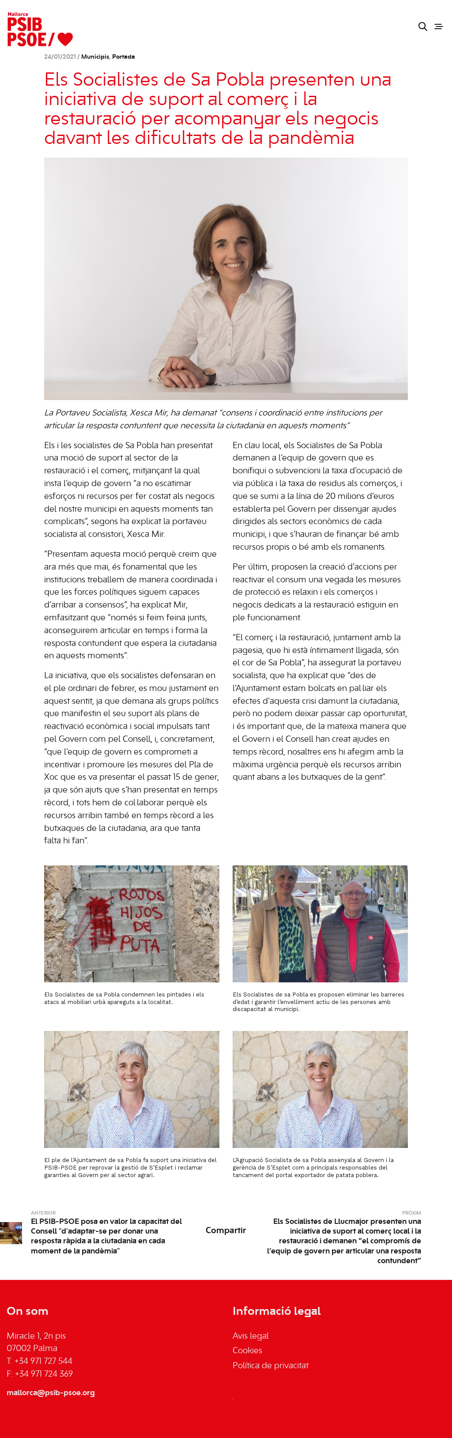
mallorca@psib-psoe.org (51, 1392)
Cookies (247, 1351)
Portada (123, 57)
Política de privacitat (271, 1366)
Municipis (95, 57)
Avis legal (251, 1336)
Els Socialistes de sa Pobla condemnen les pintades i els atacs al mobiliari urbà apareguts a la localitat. (124, 998)
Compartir (226, 1231)
